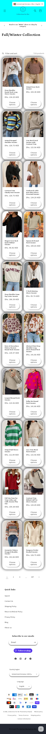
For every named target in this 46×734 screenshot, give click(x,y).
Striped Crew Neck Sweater (32, 88)
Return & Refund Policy (13, 612)
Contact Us (9, 601)
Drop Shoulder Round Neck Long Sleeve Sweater (11, 92)
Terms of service (24, 715)
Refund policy (38, 711)
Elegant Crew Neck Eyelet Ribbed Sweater (11, 242)
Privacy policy (12, 715)
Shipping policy (36, 715)
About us (8, 627)
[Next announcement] (41, 25)
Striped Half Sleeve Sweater (11, 450)
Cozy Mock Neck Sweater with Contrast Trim (32, 142)
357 (32, 577)
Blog (6, 622)
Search (7, 596)
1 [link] (7, 577)
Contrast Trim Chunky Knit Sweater (12, 191)
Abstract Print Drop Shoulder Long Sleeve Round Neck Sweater (33, 348)
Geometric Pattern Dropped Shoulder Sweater (11, 552)
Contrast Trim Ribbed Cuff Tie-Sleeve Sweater (32, 500)
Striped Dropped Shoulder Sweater (11, 141)
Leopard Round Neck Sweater (12, 399)
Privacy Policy (10, 617)
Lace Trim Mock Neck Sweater (32, 450)
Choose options (12, 103)
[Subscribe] (34, 642)
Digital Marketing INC (28, 729)
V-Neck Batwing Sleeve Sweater (32, 292)
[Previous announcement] (4, 25)
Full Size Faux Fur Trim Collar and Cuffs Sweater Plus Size (11, 500)
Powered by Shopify (26, 711)
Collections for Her (14, 711)
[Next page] (39, 577)
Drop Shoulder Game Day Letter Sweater (12, 295)
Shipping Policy (10, 606)
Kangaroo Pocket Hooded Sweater (32, 551)
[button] (4, 10)
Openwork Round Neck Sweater (32, 242)
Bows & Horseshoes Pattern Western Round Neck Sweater (12, 347)
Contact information (24, 719)
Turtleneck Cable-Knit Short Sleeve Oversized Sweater (32, 192)
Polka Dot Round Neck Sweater (32, 402)
